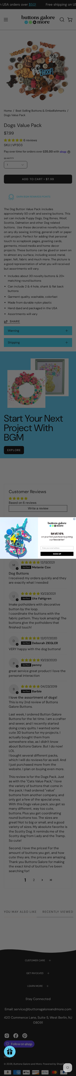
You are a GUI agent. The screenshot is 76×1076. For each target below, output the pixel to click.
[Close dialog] (74, 519)
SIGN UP (57, 554)
